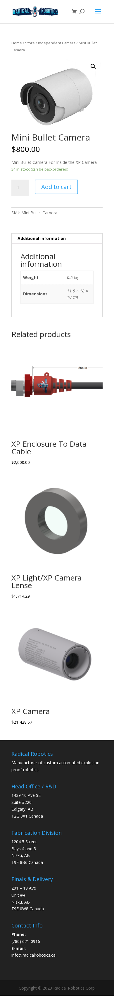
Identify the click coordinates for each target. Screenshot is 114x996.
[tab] (57, 239)
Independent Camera (56, 42)
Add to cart (56, 187)
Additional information (42, 238)
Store (30, 42)
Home (16, 42)
